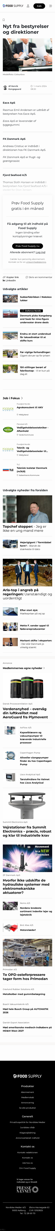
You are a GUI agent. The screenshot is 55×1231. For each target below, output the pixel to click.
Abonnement (27, 1092)
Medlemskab (27, 1097)
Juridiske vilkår (27, 1127)
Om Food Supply (27, 1168)
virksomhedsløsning (36, 262)
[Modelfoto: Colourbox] (27, 54)
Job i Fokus (11, 398)
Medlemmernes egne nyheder (22, 668)
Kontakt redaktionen (27, 1152)
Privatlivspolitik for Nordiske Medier (27, 1122)
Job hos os (27, 1163)
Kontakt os (27, 1157)
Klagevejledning (28, 1132)
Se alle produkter (27, 1108)
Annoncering (27, 1102)
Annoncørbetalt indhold (27, 1138)
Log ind (40, 252)
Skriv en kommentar (40, 277)
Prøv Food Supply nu (27, 246)
